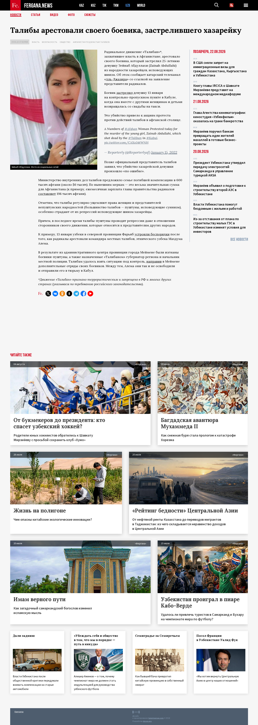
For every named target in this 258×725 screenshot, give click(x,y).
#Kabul (151, 138)
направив (154, 261)
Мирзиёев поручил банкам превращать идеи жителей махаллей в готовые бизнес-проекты (214, 137)
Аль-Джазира (116, 79)
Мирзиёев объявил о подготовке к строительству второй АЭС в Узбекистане (219, 189)
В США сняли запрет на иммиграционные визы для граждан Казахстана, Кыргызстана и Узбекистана (220, 69)
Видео (54, 15)
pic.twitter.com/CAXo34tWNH (126, 142)
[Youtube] (90, 293)
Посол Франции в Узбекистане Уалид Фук (217, 638)
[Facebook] (83, 293)
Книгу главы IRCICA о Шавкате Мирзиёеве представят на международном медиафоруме (217, 89)
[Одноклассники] (62, 293)
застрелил (124, 93)
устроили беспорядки (152, 234)
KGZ (93, 5)
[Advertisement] (129, 326)
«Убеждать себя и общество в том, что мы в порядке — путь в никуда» (96, 640)
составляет (47, 194)
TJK (104, 5)
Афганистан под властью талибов (91, 42)
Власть (35, 42)
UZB (127, 5)
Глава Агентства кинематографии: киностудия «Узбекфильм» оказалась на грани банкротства (219, 116)
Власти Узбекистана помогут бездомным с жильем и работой (217, 206)
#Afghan (131, 129)
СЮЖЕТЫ (90, 15)
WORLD (141, 5)
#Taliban (135, 138)
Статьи (35, 15)
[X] (48, 293)
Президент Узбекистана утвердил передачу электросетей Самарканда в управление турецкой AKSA (219, 168)
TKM (115, 5)
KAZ (81, 5)
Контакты (19, 711)
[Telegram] (76, 293)
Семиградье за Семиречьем (157, 636)
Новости (15, 15)
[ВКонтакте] (55, 293)
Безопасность (49, 42)
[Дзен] (69, 293)
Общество (65, 42)
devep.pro (147, 721)
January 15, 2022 (164, 152)
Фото (71, 15)
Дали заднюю (24, 636)
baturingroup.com (156, 718)
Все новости (239, 239)
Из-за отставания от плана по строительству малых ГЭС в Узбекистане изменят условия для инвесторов (219, 225)
